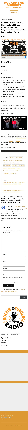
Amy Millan (11, 157)
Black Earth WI (19, 157)
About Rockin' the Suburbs (7, 415)
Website (5, 268)
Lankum (5, 168)
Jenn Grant (14, 165)
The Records (6, 173)
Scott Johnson (18, 170)
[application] (14, 151)
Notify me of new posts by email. (10, 282)
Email (4, 261)
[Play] (3, 151)
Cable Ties (11, 160)
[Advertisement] (14, 367)
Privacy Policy (4, 419)
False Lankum (6, 162)
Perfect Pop (3, 414)
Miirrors (18, 168)
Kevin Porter (21, 165)
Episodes (10, 19)
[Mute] (21, 151)
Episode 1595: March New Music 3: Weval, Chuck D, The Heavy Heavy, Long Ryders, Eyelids (14, 183)
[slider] (24, 151)
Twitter (11, 141)
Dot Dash (3, 342)
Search (23, 297)
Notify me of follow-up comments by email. (13, 277)
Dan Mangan (4, 345)
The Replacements (6, 340)
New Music (5, 170)
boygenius (5, 160)
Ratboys (11, 170)
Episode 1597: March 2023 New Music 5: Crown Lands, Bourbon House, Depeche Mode (13, 191)
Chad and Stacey (19, 160)
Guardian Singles (14, 162)
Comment (5, 235)
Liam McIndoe (11, 168)
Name (4, 254)
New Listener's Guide (6, 417)
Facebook (18, 141)
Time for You (13, 173)
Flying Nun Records (6, 338)
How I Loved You (7, 165)
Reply (26, 208)
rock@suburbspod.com (21, 138)
